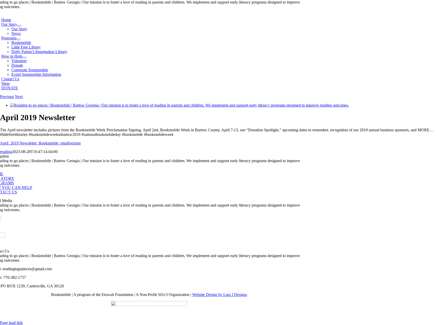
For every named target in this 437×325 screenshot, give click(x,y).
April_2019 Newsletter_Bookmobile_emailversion (40, 143)
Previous (7, 96)
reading (6, 151)
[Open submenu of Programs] (18, 39)
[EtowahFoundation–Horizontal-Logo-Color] (149, 305)
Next (19, 96)
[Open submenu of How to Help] (24, 57)
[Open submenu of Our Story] (19, 26)
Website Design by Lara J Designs (219, 294)
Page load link (11, 322)
